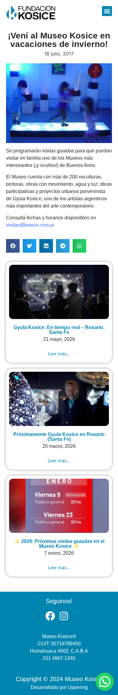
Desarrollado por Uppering (59, 687)
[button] (107, 11)
